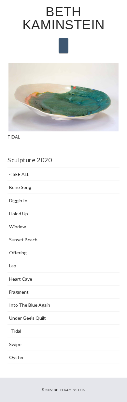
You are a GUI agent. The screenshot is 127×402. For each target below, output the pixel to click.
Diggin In (18, 200)
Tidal (16, 331)
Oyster (16, 357)
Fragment (18, 292)
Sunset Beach (23, 239)
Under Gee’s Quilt (27, 318)
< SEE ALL (19, 174)
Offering (17, 252)
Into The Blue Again (29, 305)
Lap (12, 265)
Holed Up (18, 213)
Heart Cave (20, 279)
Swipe (15, 344)
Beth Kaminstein (63, 18)
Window (17, 226)
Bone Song (20, 187)
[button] (63, 45)
